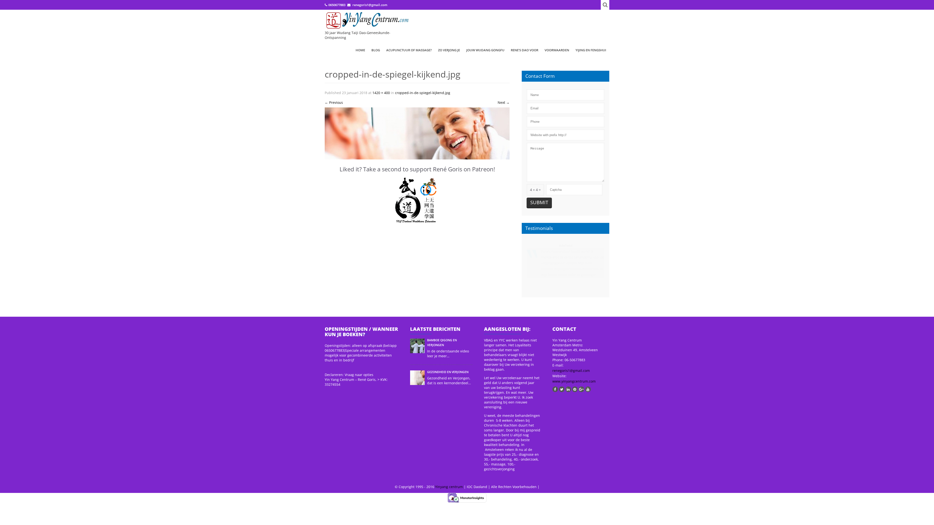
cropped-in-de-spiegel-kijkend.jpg (422, 92)
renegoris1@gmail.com (571, 370)
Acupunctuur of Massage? (409, 50)
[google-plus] (581, 389)
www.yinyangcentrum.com (574, 381)
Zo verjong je (449, 50)
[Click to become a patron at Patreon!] (417, 200)
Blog (375, 50)
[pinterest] (575, 389)
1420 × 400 (381, 92)
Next (504, 102)
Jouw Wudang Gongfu (485, 50)
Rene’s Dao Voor (524, 50)
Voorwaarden (557, 50)
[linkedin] (568, 389)
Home (360, 50)
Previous (334, 102)
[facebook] (555, 389)
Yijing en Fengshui (590, 50)
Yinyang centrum (449, 486)
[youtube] (588, 389)
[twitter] (562, 389)
